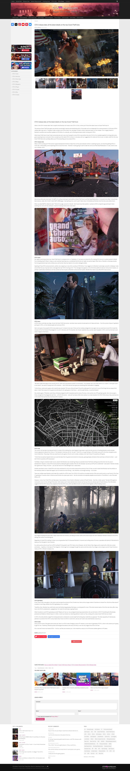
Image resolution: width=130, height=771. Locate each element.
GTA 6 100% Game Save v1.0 (26, 730)
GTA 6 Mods (91, 756)
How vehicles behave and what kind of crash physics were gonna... (64, 749)
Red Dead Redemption (98, 746)
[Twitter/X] (16, 24)
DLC (92, 731)
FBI (95, 731)
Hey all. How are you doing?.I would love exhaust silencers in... (63, 730)
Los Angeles (113, 736)
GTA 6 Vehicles (23, 17)
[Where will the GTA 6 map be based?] (104, 679)
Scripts (23, 735)
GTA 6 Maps (41, 17)
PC (52, 668)
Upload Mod (19, 1)
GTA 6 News (61, 1)
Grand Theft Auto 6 (41, 668)
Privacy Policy (54, 716)
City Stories (97, 729)
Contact (42, 766)
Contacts (68, 1)
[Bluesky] (30, 24)
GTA (85, 734)
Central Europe (90, 729)
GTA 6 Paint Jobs (33, 17)
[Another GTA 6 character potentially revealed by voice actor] (76, 679)
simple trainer (94, 751)
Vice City (92, 753)
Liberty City (107, 736)
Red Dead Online (88, 746)
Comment (38, 701)
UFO (110, 751)
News (36, 21)
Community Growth (108, 729)
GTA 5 (89, 734)
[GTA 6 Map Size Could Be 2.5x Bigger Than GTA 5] (15, 752)
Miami (92, 739)
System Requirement (36, 1)
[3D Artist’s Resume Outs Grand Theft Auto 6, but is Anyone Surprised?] (48, 679)
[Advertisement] (76, 110)
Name (37, 711)
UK (113, 751)
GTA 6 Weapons (49, 17)
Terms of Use (21, 766)
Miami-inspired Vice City (100, 739)
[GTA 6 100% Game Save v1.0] (15, 731)
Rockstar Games (107, 746)
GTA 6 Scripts (65, 17)
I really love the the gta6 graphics (56, 753)
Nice (49, 758)
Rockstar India (87, 748)
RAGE (110, 743)
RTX (99, 748)
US (85, 753)
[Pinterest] (26, 24)
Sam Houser (111, 748)
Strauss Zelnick (102, 751)
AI (84, 729)
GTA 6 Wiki (54, 1)
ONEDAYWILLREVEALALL (89, 743)
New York (86, 741)
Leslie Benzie (100, 736)
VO (96, 753)
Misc (20, 729)
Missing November (111, 739)
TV (107, 751)
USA (88, 753)
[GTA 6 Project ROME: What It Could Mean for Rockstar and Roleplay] (15, 737)
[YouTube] (23, 24)
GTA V (50, 668)
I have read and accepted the (48, 716)
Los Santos (86, 739)
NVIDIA (102, 741)
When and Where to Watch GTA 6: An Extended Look (32, 758)
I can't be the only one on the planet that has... (59, 735)
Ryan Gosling (104, 748)
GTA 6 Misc (72, 17)
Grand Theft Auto (101, 731)
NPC (98, 741)
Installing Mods (46, 1)
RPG (96, 748)
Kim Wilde (86, 736)
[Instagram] (19, 24)
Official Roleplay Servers (111, 741)
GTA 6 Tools (15, 17)
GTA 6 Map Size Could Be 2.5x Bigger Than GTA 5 (31, 752)
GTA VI (108, 734)
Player (23, 742)
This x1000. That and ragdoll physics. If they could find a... (62, 745)
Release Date (26, 1)
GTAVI (113, 734)
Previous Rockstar (103, 743)
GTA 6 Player (57, 17)
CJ (101, 729)
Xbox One (101, 753)
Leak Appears (93, 736)
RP (92, 748)
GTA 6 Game (98, 734)
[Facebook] (12, 24)
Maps (20, 750)
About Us (33, 766)
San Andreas (87, 751)
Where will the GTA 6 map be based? (99, 687)
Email (79, 711)
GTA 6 (47, 668)
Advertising (37, 766)
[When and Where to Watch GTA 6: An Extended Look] (15, 758)
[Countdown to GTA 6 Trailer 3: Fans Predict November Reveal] (15, 744)
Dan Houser (87, 731)
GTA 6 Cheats (80, 17)
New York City (93, 741)
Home (13, 1)
